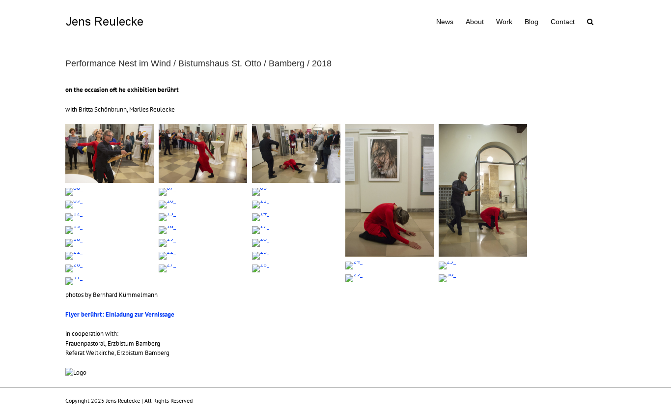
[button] (590, 20)
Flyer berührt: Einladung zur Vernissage (119, 314)
